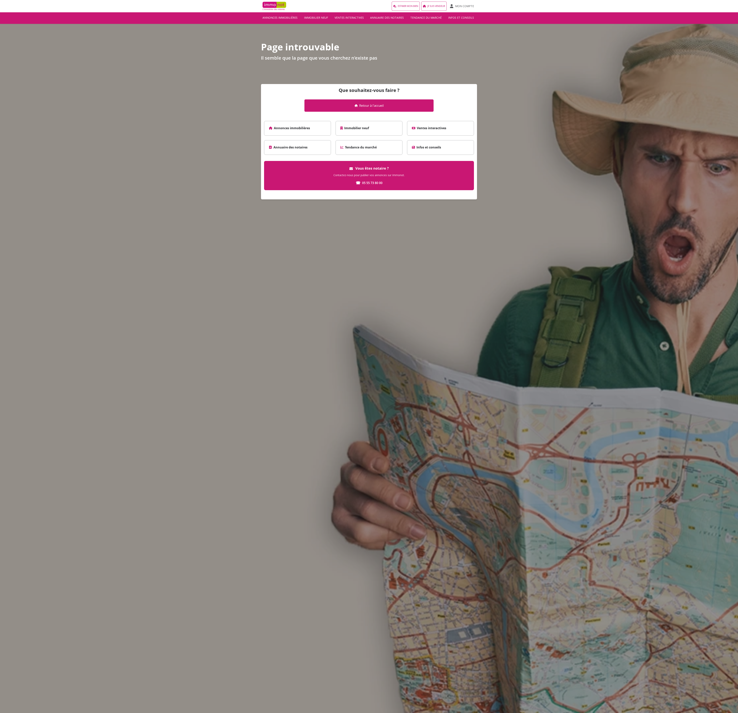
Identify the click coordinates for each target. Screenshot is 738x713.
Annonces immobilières (280, 17)
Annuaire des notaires (387, 17)
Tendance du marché (426, 17)
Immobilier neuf (316, 17)
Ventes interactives (349, 17)
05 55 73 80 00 (369, 182)
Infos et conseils (461, 17)
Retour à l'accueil (371, 105)
